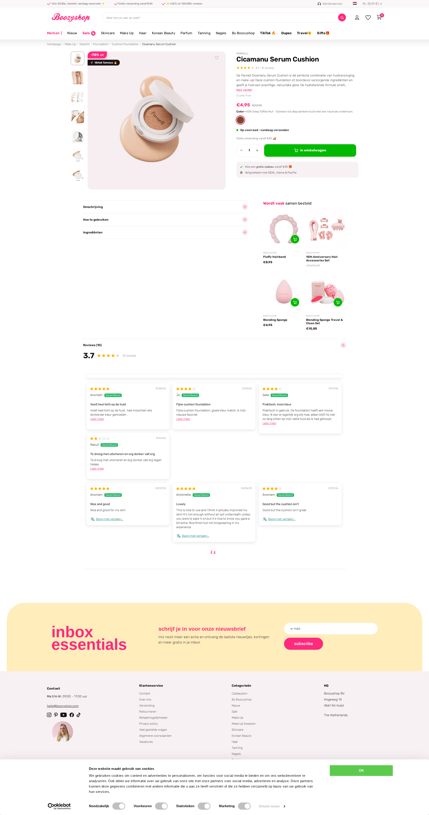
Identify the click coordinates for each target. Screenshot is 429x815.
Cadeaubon (239, 693)
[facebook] (71, 715)
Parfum (186, 33)
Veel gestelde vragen (153, 729)
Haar (143, 33)
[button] (240, 120)
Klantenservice (151, 686)
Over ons (145, 699)
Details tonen (269, 806)
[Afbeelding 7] (77, 175)
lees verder (244, 90)
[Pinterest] (56, 715)
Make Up (127, 33)
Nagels (221, 33)
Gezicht (85, 44)
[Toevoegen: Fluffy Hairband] (295, 239)
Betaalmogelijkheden (153, 717)
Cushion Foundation (125, 44)
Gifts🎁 (323, 33)
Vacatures (146, 741)
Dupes (286, 33)
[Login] (357, 17)
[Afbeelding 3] (77, 97)
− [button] (241, 150)
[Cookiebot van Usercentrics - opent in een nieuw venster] (59, 806)
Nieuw (72, 33)
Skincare (108, 33)
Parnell (242, 53)
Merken (54, 33)
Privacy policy (148, 723)
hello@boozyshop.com (63, 706)
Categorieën (241, 686)
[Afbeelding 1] (77, 58)
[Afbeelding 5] (77, 136)
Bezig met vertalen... (109, 519)
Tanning (204, 33)
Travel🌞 (304, 33)
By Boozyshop (243, 33)
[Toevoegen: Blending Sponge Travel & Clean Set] (338, 302)
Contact (144, 693)
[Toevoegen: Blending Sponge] (295, 302)
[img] (99, 389)
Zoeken (342, 17)
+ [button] (257, 150)
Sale (234, 711)
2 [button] (214, 552)
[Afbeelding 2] (77, 78)
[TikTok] (79, 715)
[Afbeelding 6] (77, 156)
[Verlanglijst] (217, 58)
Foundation (100, 44)
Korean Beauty (163, 33)
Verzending (147, 705)
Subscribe (303, 643)
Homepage (54, 44)
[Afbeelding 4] (77, 117)
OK (361, 770)
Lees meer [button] (97, 419)
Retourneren (147, 711)
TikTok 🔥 (268, 33)
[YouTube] (63, 715)
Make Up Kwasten (244, 723)
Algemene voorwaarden (155, 735)
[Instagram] (49, 715)
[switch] (161, 806)
